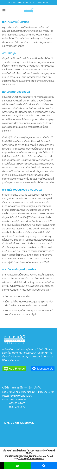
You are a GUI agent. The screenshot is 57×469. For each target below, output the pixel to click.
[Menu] (4, 10)
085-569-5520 (14, 407)
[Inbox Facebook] (44, 465)
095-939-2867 (14, 403)
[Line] (17, 465)
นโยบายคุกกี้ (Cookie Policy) (31, 458)
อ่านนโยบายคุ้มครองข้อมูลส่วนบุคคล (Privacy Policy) (29, 456)
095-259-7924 (18, 399)
